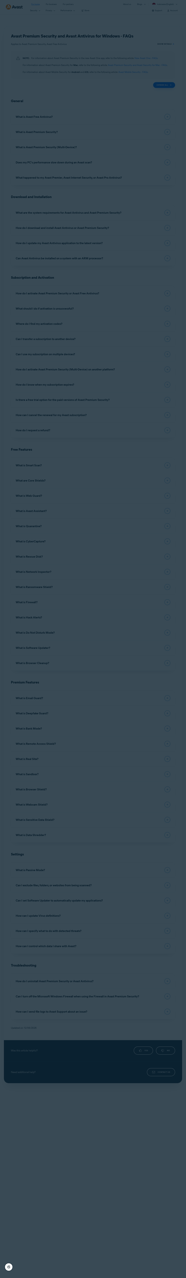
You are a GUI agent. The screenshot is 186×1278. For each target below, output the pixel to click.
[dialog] (93, 639)
